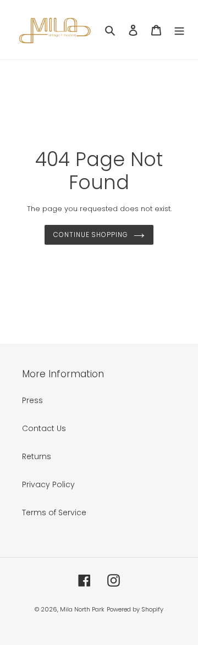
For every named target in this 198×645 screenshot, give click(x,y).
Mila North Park (82, 609)
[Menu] (179, 29)
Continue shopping (90, 234)
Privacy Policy (48, 484)
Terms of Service (54, 512)
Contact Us (44, 428)
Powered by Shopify (135, 609)
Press (32, 400)
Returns (36, 456)
